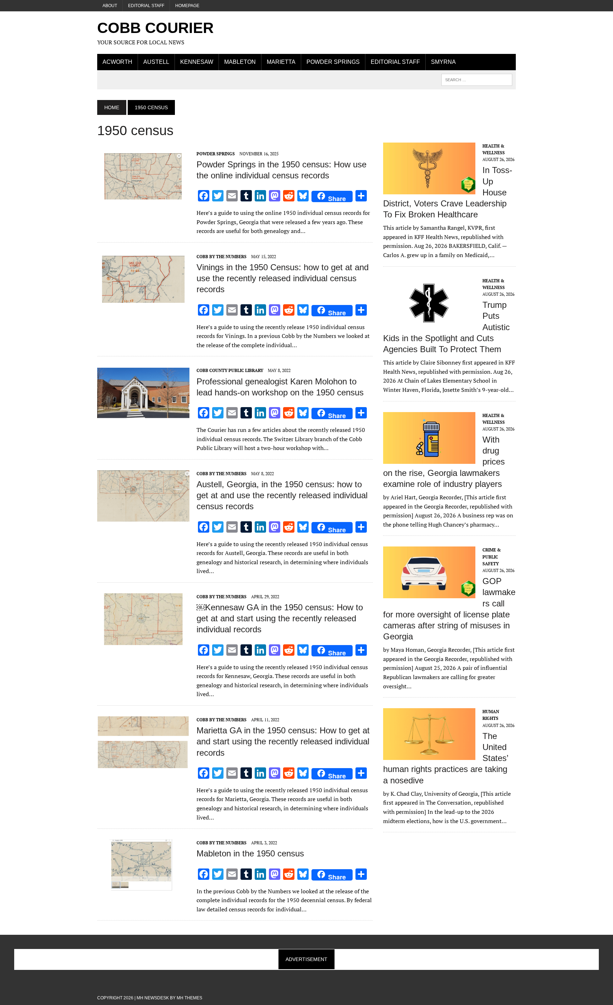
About (110, 5)
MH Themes (189, 997)
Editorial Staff (146, 5)
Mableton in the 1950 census (250, 853)
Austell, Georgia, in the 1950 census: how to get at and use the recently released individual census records (282, 495)
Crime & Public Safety (491, 556)
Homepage (187, 5)
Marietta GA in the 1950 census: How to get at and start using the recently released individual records (283, 741)
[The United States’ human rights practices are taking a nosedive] (429, 755)
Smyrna (443, 62)
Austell (156, 62)
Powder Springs (333, 62)
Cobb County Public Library (230, 370)
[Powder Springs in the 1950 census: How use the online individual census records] (143, 197)
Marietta (281, 62)
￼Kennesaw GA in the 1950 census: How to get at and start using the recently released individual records (280, 618)
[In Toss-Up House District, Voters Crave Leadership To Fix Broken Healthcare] (429, 189)
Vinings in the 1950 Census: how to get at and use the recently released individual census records (283, 278)
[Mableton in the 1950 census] (143, 886)
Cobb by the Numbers (222, 256)
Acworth (117, 62)
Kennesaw (196, 62)
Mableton (240, 62)
